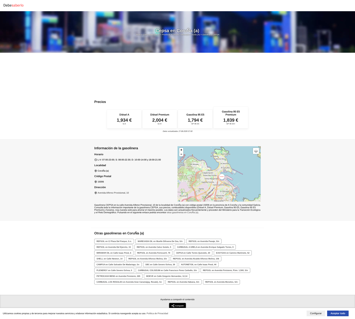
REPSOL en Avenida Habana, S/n (183, 282)
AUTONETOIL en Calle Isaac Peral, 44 (198, 264)
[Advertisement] (177, 73)
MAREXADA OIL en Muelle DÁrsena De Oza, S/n (160, 241)
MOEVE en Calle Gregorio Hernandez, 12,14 (166, 276)
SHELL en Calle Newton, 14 (109, 259)
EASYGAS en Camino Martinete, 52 (232, 253)
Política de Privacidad (157, 313)
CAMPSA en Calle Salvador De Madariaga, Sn (118, 264)
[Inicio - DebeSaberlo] (13, 6)
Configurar (316, 313)
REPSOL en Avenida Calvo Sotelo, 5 (154, 247)
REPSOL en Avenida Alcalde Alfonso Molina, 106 (196, 259)
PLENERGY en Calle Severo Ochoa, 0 (114, 270)
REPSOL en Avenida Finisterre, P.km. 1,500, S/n (225, 270)
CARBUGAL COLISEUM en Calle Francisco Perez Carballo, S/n (167, 270)
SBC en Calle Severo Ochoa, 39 (160, 264)
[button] (222, 176)
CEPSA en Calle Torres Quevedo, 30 (193, 253)
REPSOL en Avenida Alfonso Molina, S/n (147, 259)
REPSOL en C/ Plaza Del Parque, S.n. (114, 241)
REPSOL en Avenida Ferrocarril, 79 (153, 253)
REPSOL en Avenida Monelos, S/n (221, 282)
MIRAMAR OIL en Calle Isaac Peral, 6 (114, 253)
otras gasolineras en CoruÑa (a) (182, 212)
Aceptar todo (338, 313)
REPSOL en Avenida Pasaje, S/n (204, 241)
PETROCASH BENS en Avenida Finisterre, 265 (118, 276)
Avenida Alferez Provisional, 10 (113, 193)
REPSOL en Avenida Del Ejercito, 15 (114, 247)
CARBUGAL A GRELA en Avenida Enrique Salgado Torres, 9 (205, 247)
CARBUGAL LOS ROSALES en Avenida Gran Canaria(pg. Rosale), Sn (129, 282)
